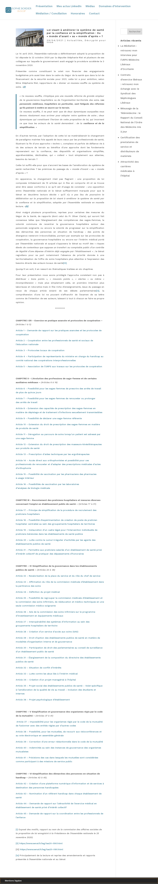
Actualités (74, 40)
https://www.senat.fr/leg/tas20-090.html (40, 843)
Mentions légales (13, 881)
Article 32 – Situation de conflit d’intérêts (38, 667)
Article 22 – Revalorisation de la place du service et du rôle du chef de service (58, 576)
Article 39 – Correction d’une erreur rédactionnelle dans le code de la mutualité (59, 741)
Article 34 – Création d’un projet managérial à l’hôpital (46, 679)
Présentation (44, 6)
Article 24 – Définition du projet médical (38, 592)
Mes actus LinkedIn (69, 6)
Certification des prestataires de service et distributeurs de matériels (130, 146)
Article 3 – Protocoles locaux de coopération (40, 350)
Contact (94, 13)
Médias (90, 6)
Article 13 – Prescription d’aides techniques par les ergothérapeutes (52, 454)
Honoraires (78, 13)
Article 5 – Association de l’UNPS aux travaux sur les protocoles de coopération (59, 366)
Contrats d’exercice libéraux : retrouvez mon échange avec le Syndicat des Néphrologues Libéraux (131, 89)
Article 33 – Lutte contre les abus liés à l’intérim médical (47, 673)
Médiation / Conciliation (51, 13)
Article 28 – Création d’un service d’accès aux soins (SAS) (47, 631)
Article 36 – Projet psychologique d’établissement (43, 699)
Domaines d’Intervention (115, 6)
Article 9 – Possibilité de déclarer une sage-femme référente (49, 418)
